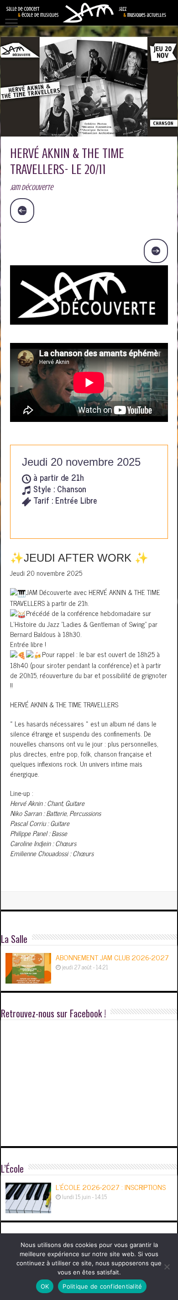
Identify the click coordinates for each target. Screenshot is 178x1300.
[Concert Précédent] (22, 210)
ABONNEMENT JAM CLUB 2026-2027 (112, 957)
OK (45, 1286)
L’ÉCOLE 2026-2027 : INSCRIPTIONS (111, 1187)
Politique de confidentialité (102, 1286)
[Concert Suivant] (156, 251)
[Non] (166, 1266)
